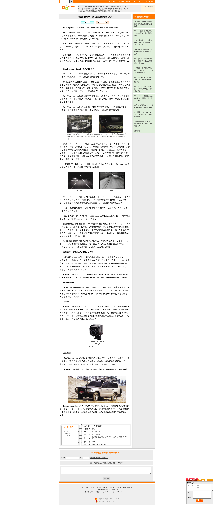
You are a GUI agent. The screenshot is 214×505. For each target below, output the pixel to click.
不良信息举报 (127, 487)
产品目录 (67, 433)
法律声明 (119, 487)
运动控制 (125, 6)
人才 (141, 1)
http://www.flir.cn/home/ (99, 444)
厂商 (138, 1)
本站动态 (105, 487)
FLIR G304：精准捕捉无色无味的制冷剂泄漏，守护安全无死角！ (143, 98)
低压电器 (110, 11)
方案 (135, 1)
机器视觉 (117, 11)
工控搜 (118, 1)
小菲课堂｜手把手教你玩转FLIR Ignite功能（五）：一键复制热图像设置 (143, 70)
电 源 (80, 11)
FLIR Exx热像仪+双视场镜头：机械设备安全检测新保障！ (143, 33)
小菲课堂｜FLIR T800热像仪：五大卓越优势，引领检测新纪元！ (143, 114)
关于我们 (85, 487)
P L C (80, 6)
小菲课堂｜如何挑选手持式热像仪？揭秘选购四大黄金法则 (143, 24)
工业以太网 (86, 9)
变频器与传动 (87, 6)
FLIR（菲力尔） (97, 426)
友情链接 (112, 487)
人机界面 (118, 6)
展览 (151, 1)
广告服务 (99, 487)
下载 (148, 1)
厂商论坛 (127, 1)
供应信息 (67, 436)
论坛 (122, 1)
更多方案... (137, 131)
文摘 (145, 1)
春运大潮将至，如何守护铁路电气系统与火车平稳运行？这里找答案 (143, 42)
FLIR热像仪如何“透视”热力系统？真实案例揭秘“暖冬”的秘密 (143, 79)
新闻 (114, 1)
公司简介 (67, 431)
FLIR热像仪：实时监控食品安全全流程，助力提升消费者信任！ (143, 89)
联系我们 (92, 487)
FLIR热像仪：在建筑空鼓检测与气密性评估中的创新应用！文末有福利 (143, 61)
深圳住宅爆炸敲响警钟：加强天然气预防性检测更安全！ (143, 52)
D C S (80, 9)
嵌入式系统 (86, 11)
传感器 (95, 6)
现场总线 (94, 9)
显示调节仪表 (102, 9)
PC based (94, 11)
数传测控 (118, 9)
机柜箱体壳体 (102, 11)
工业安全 (125, 9)
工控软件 (111, 6)
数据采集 (111, 9)
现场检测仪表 (102, 6)
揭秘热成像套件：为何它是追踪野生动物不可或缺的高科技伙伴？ (143, 124)
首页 (110, 1)
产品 (131, 1)
